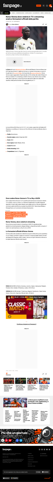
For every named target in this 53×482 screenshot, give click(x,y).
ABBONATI (38, 5)
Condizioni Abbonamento (33, 461)
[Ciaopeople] (47, 478)
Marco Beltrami (15, 24)
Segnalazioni (30, 455)
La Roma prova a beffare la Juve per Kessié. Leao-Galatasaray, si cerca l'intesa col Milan (38, 401)
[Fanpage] (7, 449)
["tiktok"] (2, 440)
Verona (16, 370)
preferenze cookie (31, 466)
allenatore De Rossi (20, 69)
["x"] (13, 440)
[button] (46, 24)
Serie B (42, 12)
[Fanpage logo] (11, 5)
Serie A (13, 12)
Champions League (20, 12)
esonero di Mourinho (36, 73)
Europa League (28, 12)
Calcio (6, 12)
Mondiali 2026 (48, 12)
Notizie (10, 370)
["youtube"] (10, 440)
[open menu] (1, 13)
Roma (13, 370)
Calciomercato (36, 12)
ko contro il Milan (18, 73)
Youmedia (30, 453)
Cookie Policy (30, 459)
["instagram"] (6, 440)
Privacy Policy (31, 457)
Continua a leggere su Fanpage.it (26, 324)
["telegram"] (20, 440)
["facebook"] (17, 440)
